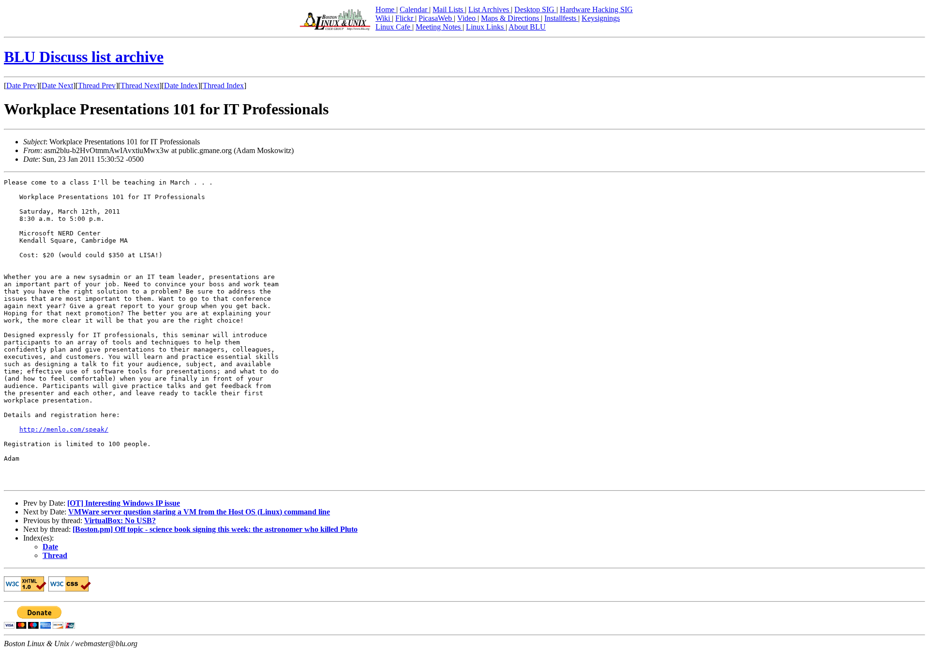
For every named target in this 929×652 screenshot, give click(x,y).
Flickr (405, 18)
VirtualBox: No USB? (120, 520)
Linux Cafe (393, 27)
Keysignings (601, 18)
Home (385, 9)
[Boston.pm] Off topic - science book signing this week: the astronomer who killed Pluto (215, 529)
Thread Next (139, 85)
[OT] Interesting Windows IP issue (123, 503)
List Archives (489, 9)
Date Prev (21, 85)
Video (467, 18)
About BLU (527, 27)
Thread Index (223, 85)
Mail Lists (449, 9)
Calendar (414, 9)
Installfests (561, 18)
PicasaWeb (436, 18)
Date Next (57, 85)
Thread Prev (97, 85)
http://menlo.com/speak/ (63, 429)
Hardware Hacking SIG (596, 9)
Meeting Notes (439, 27)
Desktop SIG (535, 9)
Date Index (181, 85)
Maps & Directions (511, 18)
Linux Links (486, 27)
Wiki (383, 18)
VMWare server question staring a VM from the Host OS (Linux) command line (199, 512)
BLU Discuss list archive (84, 56)
